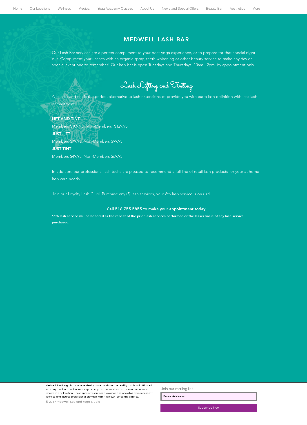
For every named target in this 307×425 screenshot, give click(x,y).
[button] (40, 8)
